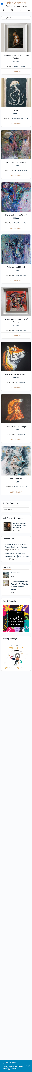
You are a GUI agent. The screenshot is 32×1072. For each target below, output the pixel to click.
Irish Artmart (16, 3)
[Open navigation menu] (3, 4)
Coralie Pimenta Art (20, 487)
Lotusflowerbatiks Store (20, 118)
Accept (21, 1066)
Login (20, 9)
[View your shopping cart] (12, 10)
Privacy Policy (28, 1066)
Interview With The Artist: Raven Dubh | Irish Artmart (19, 525)
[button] (4, 10)
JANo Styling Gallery (20, 170)
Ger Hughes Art (20, 382)
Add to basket (16, 71)
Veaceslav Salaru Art (20, 66)
